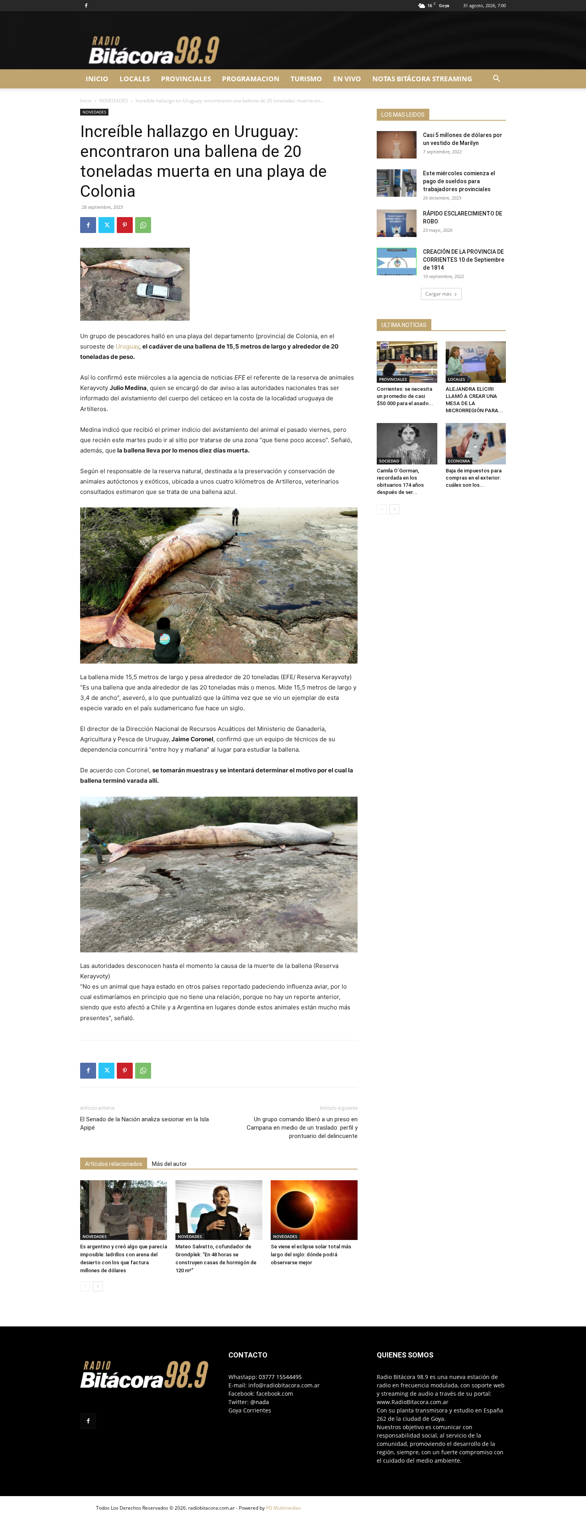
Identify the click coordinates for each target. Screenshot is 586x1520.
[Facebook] (86, 5)
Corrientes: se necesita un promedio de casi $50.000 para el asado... (405, 396)
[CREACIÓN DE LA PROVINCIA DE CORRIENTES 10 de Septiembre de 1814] (397, 261)
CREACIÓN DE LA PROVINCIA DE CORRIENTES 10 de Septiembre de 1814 (463, 260)
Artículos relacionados (113, 1164)
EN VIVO (347, 78)
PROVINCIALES (186, 78)
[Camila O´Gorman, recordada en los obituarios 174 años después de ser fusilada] (407, 443)
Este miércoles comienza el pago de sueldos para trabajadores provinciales (459, 181)
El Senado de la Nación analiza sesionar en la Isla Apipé (144, 1123)
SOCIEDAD (389, 461)
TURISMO (306, 78)
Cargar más (438, 293)
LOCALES (135, 78)
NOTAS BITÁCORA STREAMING (422, 78)
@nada (259, 1402)
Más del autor (169, 1164)
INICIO (97, 78)
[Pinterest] (125, 225)
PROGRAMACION (250, 78)
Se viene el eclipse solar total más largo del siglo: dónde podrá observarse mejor (311, 1254)
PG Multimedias (283, 1507)
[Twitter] (106, 225)
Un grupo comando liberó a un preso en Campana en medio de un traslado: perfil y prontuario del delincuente (302, 1128)
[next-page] (98, 1286)
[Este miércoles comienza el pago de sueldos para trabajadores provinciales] (397, 183)
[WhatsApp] (143, 225)
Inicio (86, 100)
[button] (496, 79)
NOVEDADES (113, 100)
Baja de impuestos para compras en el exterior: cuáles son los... (473, 478)
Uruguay (127, 346)
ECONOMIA (459, 461)
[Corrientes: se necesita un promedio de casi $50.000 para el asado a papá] (407, 362)
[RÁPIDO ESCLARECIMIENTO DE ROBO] (397, 223)
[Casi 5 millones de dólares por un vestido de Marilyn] (397, 145)
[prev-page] (85, 1286)
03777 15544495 (280, 1377)
